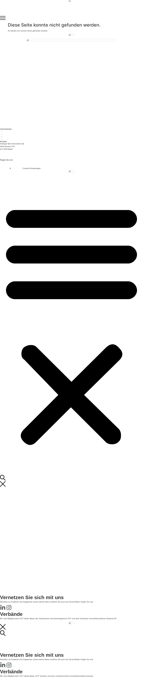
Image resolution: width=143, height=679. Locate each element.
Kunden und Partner (19, 529)
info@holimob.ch (7, 156)
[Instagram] (9, 163)
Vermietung (16, 494)
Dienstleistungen (13, 499)
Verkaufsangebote (13, 489)
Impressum (4, 168)
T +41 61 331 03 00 (8, 153)
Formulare (10, 176)
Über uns (15, 534)
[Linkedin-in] (3, 163)
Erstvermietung (17, 497)
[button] (71, 323)
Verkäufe (15, 521)
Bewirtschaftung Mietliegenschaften (26, 502)
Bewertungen (16, 526)
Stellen (14, 539)
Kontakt (9, 179)
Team (13, 537)
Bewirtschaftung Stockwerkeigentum (26, 505)
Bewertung (15, 513)
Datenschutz (16, 168)
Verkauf (14, 510)
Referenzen (10, 515)
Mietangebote (11, 491)
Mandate (15, 518)
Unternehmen (11, 531)
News (8, 174)
